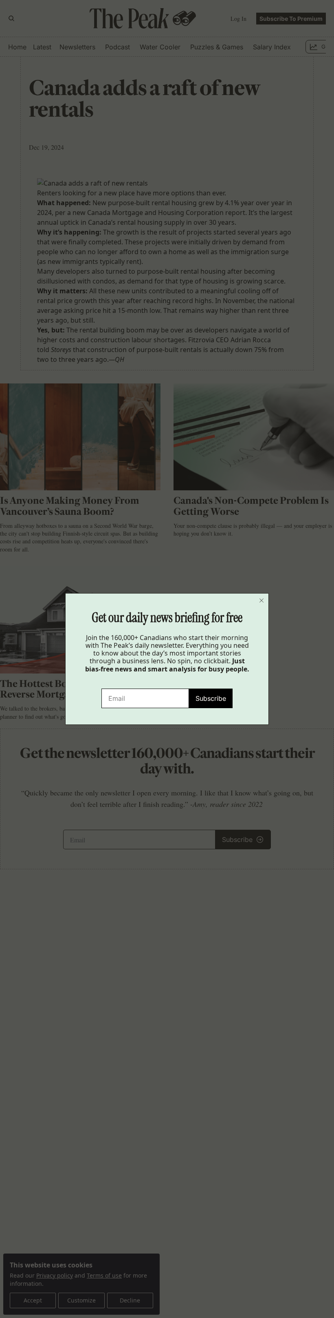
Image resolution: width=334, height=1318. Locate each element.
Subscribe (211, 698)
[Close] (261, 600)
